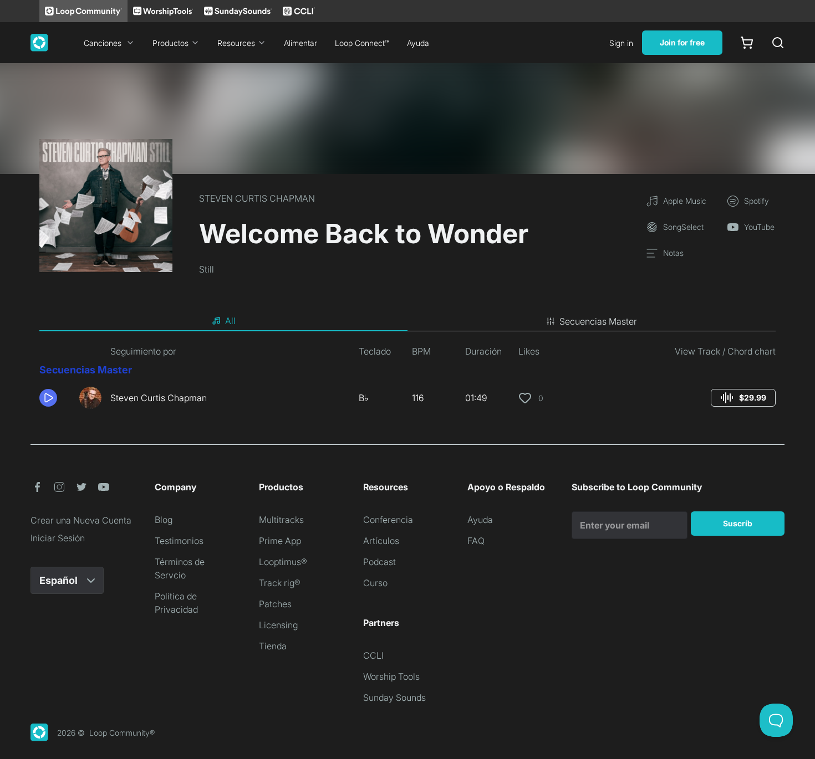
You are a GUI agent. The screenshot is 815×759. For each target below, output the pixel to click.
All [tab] (230, 320)
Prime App (280, 540)
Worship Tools (391, 676)
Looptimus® (283, 561)
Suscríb (737, 523)
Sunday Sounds (394, 697)
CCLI (373, 655)
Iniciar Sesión (57, 537)
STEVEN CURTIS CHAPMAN (257, 198)
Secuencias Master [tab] (598, 321)
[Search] (778, 42)
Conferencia (388, 519)
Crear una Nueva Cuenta (80, 520)
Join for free (682, 42)
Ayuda (418, 43)
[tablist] (407, 321)
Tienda (273, 646)
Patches (275, 603)
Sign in (621, 43)
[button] (54, 398)
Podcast (379, 561)
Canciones (102, 43)
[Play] (48, 398)
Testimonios (179, 540)
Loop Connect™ (362, 43)
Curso (375, 582)
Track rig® (279, 582)
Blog (163, 519)
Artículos (381, 540)
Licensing (278, 624)
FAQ (476, 540)
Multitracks (281, 519)
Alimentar (300, 43)
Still (206, 269)
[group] (743, 398)
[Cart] (746, 42)
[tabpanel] (407, 381)
